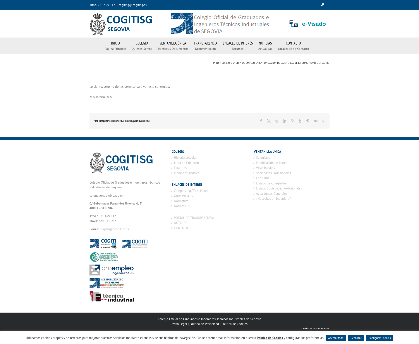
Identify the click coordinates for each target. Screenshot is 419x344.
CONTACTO (181, 228)
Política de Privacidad (204, 324)
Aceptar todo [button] (335, 338)
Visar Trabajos (265, 168)
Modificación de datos (271, 163)
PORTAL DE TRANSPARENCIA (194, 218)
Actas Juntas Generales (271, 193)
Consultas (262, 178)
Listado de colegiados (271, 183)
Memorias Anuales (186, 173)
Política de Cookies (234, 324)
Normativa (181, 201)
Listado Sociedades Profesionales (279, 188)
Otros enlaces (183, 196)
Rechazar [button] (356, 338)
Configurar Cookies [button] (380, 338)
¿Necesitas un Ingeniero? (273, 198)
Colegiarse (263, 157)
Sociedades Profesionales (273, 173)
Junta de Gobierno (186, 163)
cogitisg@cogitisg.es (132, 5)
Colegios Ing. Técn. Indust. (191, 191)
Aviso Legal (179, 324)
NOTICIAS (180, 223)
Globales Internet (320, 328)
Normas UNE (182, 206)
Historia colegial (185, 157)
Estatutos (180, 168)
